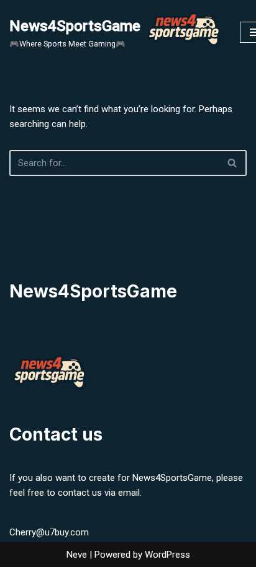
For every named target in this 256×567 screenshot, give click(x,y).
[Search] (233, 163)
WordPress (167, 554)
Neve (76, 554)
